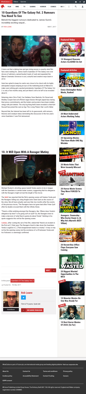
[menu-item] (9, 6)
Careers (65, 376)
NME (6, 197)
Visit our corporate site (70, 364)
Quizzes (23, 2)
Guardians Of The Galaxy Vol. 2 (22, 281)
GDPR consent (7, 380)
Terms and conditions (50, 371)
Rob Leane (8, 27)
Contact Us (26, 371)
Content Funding (48, 376)
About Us (5, 371)
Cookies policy (7, 376)
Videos (16, 2)
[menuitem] (6, 2)
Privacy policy (67, 371)
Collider (4, 223)
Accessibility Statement (31, 376)
